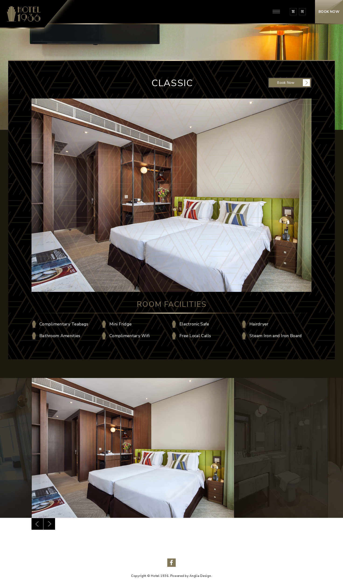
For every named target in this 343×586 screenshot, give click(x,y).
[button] (37, 524)
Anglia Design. (200, 576)
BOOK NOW (329, 11)
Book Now (285, 82)
